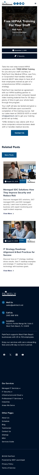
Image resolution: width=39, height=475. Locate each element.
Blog (3, 425)
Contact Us (6, 431)
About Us (5, 418)
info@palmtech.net (10, 116)
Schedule (5, 421)
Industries (6, 402)
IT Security (20, 56)
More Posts (9, 155)
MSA (4, 438)
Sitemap (5, 435)
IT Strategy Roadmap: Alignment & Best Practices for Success (19, 252)
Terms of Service (8, 468)
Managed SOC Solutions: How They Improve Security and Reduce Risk (18, 192)
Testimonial (6, 428)
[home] (7, 3)
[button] (35, 3)
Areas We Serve (8, 405)
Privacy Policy (7, 464)
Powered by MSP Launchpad (13, 460)
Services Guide (8, 442)
